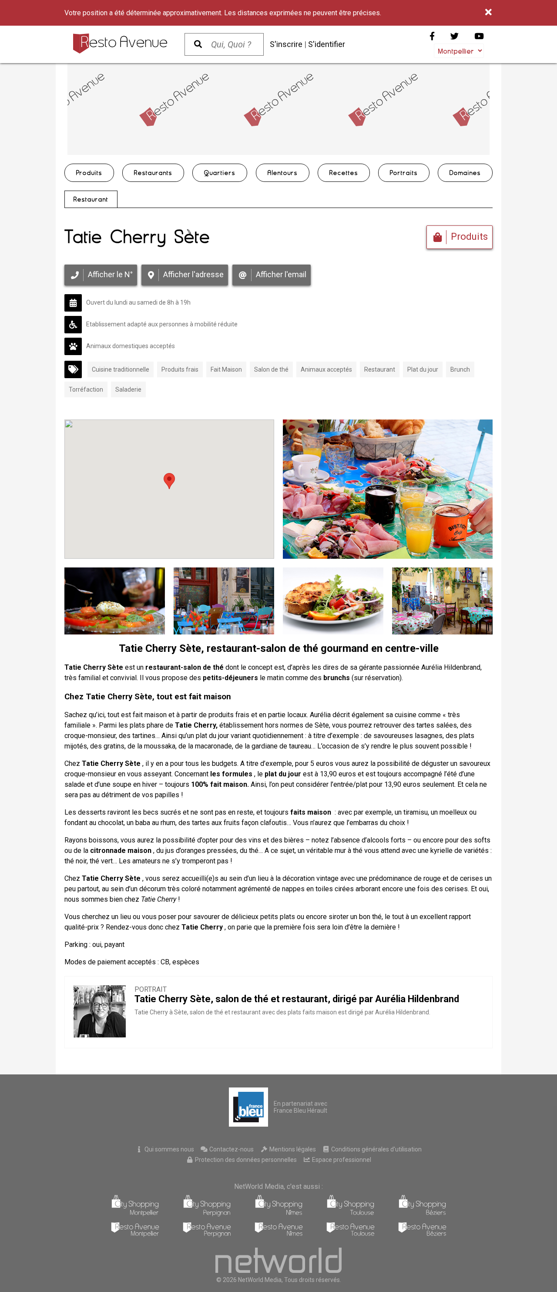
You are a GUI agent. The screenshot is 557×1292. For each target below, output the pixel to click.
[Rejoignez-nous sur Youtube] (479, 36)
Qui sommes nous (168, 1149)
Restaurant (91, 199)
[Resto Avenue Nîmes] (278, 1235)
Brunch (460, 369)
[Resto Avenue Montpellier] (135, 1235)
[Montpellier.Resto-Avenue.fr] (120, 43)
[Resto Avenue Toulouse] (350, 1235)
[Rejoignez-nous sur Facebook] (432, 36)
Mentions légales (292, 1149)
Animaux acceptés (326, 369)
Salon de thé (271, 369)
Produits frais (179, 369)
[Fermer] (489, 12)
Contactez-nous (231, 1149)
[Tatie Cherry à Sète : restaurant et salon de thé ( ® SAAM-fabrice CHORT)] (442, 600)
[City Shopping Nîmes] (278, 1214)
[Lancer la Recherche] (198, 44)
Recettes (343, 173)
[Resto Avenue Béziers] (422, 1235)
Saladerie (128, 389)
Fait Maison (226, 369)
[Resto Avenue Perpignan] (207, 1235)
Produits (89, 173)
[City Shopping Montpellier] (135, 1214)
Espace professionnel (341, 1159)
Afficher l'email (281, 274)
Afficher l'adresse (193, 274)
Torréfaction (86, 389)
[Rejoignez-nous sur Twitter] (454, 36)
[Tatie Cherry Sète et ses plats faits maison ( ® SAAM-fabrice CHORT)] (333, 600)
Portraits (404, 173)
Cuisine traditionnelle (120, 369)
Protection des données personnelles (245, 1159)
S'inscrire (286, 44)
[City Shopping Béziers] (422, 1214)
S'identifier (326, 44)
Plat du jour (422, 369)
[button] (169, 481)
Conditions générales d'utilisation (376, 1149)
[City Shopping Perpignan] (207, 1214)
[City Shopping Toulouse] (350, 1214)
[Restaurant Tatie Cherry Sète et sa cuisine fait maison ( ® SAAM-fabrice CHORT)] (114, 600)
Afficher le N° (110, 274)
